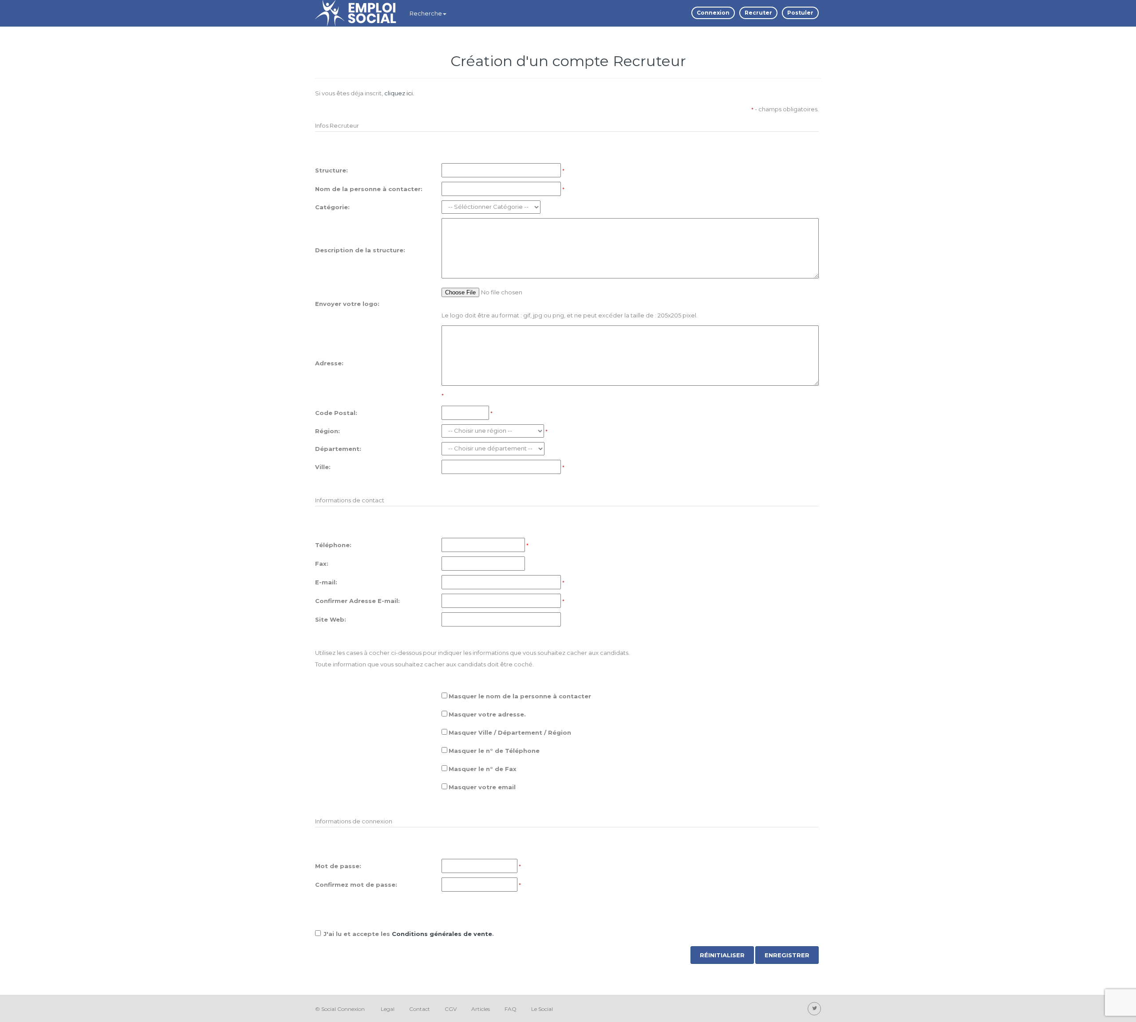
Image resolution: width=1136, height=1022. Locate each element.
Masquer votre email (482, 787)
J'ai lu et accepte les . (408, 933)
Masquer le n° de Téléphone (494, 750)
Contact (419, 1009)
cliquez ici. (399, 93)
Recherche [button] (426, 13)
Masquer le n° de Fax (483, 768)
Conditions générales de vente (442, 933)
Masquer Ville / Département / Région (510, 732)
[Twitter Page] (814, 1008)
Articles (480, 1009)
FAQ (511, 1009)
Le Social (542, 1009)
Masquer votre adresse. (487, 714)
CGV (451, 1009)
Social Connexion (343, 1009)
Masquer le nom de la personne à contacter (520, 696)
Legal (387, 1009)
